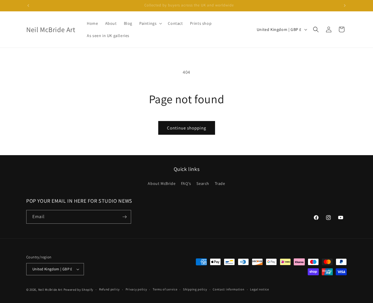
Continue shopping (186, 128)
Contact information (228, 289)
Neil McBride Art (50, 290)
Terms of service (165, 289)
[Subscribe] (124, 217)
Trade (220, 183)
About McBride (161, 183)
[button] (150, 23)
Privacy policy (136, 289)
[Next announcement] (344, 5)
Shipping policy (195, 289)
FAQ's (186, 183)
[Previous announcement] (28, 5)
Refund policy (109, 289)
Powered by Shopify (79, 290)
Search (202, 183)
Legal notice (259, 289)
